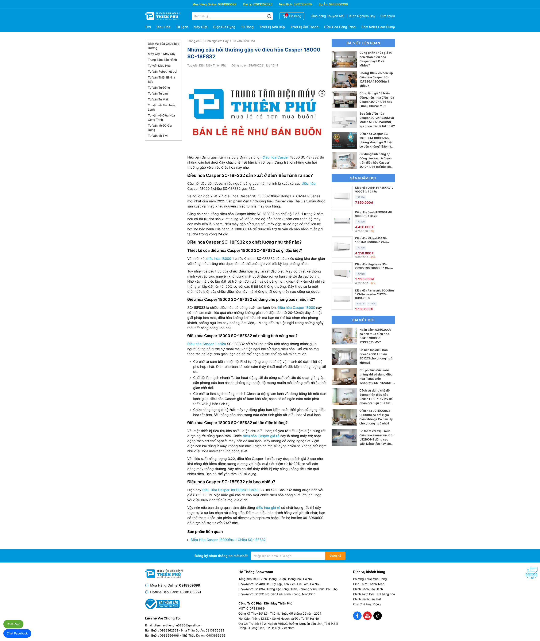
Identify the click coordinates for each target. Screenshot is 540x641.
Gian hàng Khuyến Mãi (327, 16)
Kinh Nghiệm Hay (362, 16)
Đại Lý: (247, 4)
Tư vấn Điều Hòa (159, 65)
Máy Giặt (201, 27)
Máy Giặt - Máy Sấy (162, 54)
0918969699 (227, 4)
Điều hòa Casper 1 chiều (206, 344)
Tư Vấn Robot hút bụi (162, 71)
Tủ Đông (247, 27)
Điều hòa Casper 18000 (296, 307)
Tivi (148, 27)
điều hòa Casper (275, 157)
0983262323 (262, 4)
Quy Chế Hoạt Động (367, 604)
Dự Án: (323, 4)
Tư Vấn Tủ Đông (159, 87)
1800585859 (190, 592)
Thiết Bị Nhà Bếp (272, 27)
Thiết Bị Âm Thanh (304, 27)
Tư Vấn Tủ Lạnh (158, 93)
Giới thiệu (387, 16)
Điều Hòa (163, 27)
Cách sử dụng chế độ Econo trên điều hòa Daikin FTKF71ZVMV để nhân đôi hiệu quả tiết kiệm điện (376, 399)
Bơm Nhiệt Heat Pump (378, 27)
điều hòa (309, 183)
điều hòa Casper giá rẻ (261, 436)
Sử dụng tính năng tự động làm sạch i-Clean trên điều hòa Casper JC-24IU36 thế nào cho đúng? (376, 162)
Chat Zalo (13, 624)
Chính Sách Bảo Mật (367, 599)
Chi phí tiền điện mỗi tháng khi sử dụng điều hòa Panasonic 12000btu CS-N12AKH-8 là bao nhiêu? (376, 378)
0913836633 (215, 630)
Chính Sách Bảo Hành (368, 589)
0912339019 (303, 4)
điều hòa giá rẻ (268, 507)
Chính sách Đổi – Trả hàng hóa (374, 594)
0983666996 (338, 4)
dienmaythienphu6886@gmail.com (178, 625)
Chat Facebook (17, 633)
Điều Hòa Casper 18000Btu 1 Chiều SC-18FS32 (228, 540)
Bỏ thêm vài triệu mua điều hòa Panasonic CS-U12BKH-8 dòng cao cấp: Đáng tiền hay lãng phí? (376, 439)
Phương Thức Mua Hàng (370, 579)
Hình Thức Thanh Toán (368, 584)
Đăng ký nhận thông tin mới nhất (221, 556)
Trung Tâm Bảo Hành (162, 59)
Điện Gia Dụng (224, 27)
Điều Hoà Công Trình (340, 27)
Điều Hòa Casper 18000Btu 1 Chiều (230, 490)
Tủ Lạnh (182, 27)
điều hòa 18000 (218, 258)
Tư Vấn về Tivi (157, 135)
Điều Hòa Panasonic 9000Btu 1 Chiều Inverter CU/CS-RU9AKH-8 (374, 294)
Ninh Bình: (286, 4)
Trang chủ (194, 41)
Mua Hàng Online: (204, 4)
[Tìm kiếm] (269, 16)
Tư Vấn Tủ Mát (158, 99)
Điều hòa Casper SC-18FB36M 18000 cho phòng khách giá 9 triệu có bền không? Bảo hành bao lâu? (377, 142)
